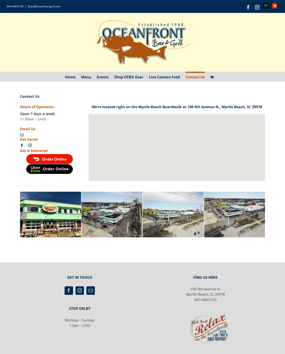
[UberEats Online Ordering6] (49, 165)
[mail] (22, 135)
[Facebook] (69, 290)
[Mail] (90, 290)
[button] (23, 215)
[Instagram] (79, 290)
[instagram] (30, 145)
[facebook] (22, 145)
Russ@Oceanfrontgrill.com (44, 6)
